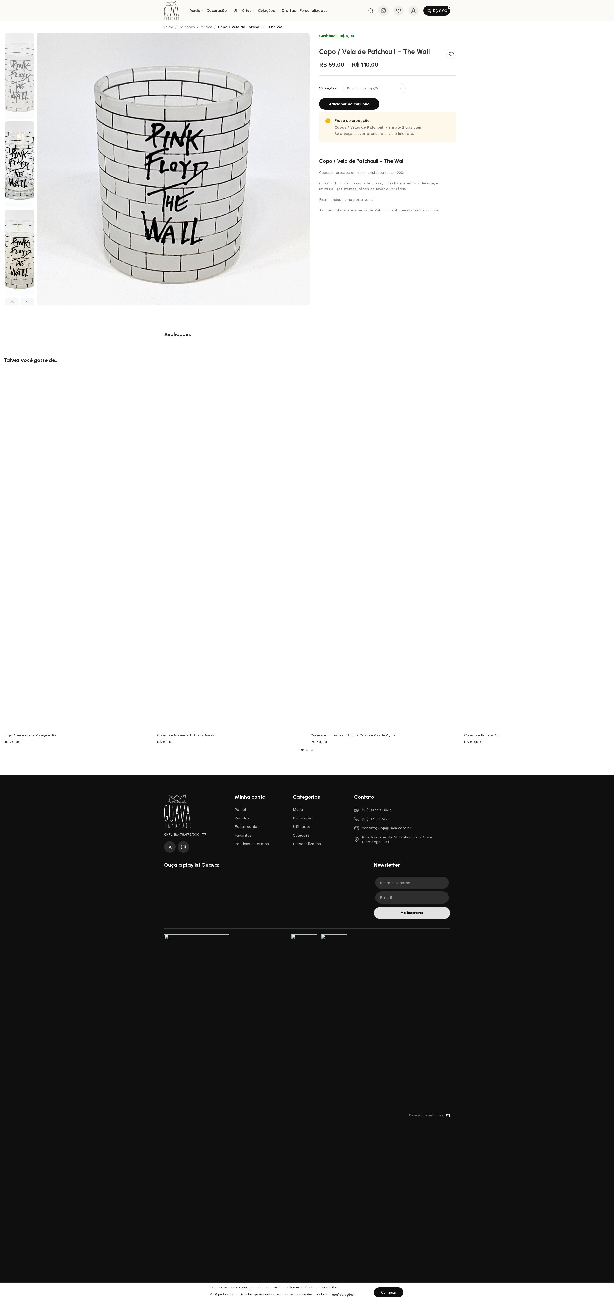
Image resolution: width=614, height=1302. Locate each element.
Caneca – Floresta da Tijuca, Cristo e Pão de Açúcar (354, 735)
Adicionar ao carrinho (349, 104)
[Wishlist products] (398, 10)
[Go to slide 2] (307, 750)
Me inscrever (411, 913)
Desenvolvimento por (426, 1115)
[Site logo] (171, 10)
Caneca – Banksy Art (482, 735)
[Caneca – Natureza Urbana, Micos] (230, 550)
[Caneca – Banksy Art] (537, 550)
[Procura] (371, 10)
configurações (343, 1294)
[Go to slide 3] (312, 750)
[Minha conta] (413, 10)
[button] (12, 301)
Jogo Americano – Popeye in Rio (30, 735)
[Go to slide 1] (302, 750)
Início (168, 27)
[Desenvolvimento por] (448, 1115)
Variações (328, 88)
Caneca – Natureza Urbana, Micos (186, 735)
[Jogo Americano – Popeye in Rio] (77, 550)
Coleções (187, 27)
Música (206, 27)
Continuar (388, 1292)
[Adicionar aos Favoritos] (451, 54)
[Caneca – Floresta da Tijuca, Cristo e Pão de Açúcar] (383, 550)
